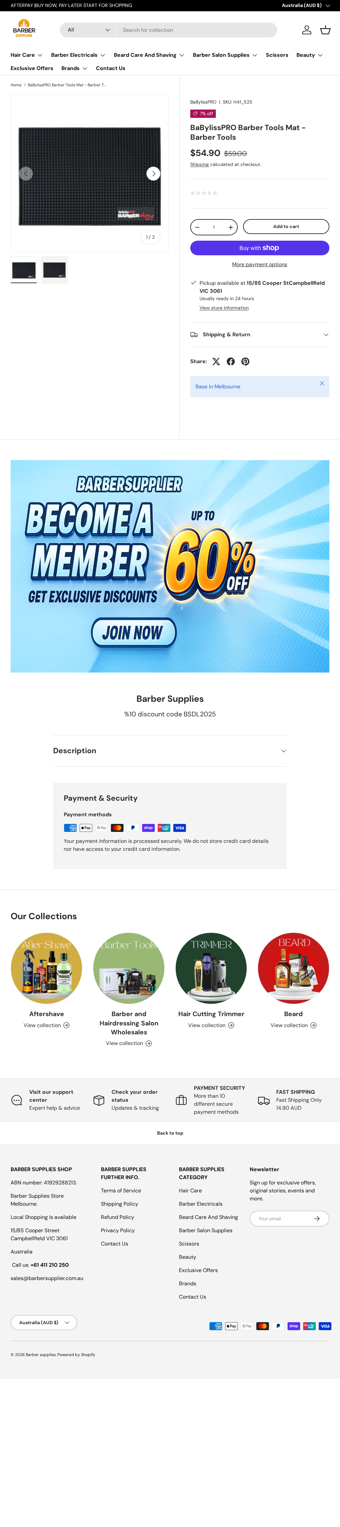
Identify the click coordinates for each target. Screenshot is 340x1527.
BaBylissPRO (203, 102)
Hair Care (190, 1190)
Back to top (170, 1133)
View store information (224, 308)
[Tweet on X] (216, 361)
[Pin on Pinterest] (245, 361)
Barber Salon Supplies (205, 1230)
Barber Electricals (200, 1203)
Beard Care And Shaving (208, 1217)
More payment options (259, 264)
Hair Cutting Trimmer (211, 1014)
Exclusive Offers (32, 68)
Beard (293, 1014)
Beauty (187, 1256)
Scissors (277, 54)
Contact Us (111, 68)
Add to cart (286, 226)
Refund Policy (117, 1217)
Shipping (199, 164)
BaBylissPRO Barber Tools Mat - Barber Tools (68, 85)
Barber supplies (41, 1354)
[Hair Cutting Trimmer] (211, 968)
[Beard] (293, 968)
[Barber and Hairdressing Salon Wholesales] (128, 968)
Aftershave (46, 1014)
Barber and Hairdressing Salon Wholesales (129, 1023)
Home (16, 85)
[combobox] (168, 30)
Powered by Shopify (76, 1354)
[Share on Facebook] (230, 361)
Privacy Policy (118, 1230)
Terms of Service (121, 1190)
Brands (187, 1283)
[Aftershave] (46, 968)
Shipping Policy (119, 1203)
